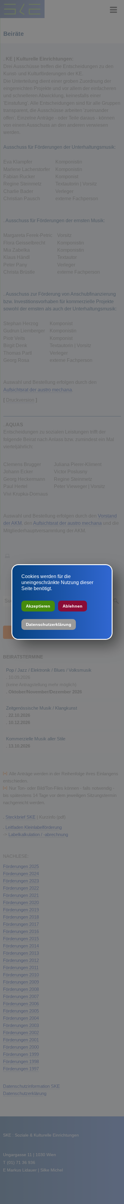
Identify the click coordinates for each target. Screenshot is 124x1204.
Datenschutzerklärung (48, 624)
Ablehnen (72, 606)
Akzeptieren (38, 606)
